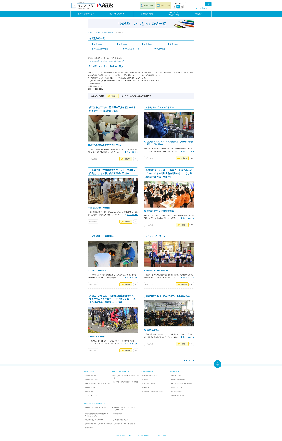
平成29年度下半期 (101, 49)
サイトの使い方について (204, 8)
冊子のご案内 (148, 5)
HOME (90, 32)
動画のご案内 (165, 5)
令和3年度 (98, 44)
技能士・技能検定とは (86, 14)
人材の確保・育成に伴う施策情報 (181, 383)
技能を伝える (199, 14)
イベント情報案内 (176, 391)
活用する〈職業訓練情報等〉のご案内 (125, 382)
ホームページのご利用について (126, 435)
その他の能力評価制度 (178, 379)
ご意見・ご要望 (161, 435)
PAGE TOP (190, 360)
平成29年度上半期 (132, 49)
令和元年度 (148, 44)
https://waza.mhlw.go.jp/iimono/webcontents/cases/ (106, 61)
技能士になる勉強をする (117, 14)
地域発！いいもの (176, 387)
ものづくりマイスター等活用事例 (124, 424)
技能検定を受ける (147, 14)
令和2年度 (123, 44)
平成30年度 (174, 44)
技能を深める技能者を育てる (174, 14)
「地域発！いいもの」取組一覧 (104, 32)
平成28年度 (160, 49)
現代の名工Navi (176, 376)
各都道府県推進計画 (177, 395)
